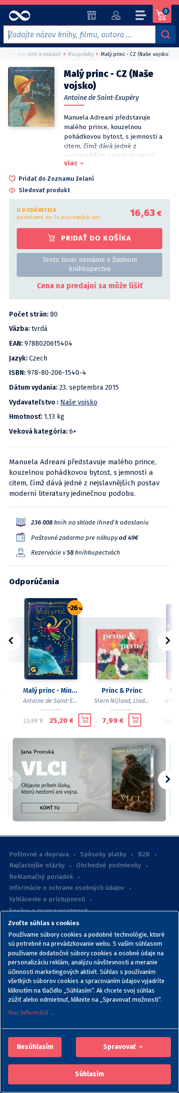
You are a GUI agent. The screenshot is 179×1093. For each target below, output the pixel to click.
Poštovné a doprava (39, 854)
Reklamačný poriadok (41, 877)
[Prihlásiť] (115, 15)
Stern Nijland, (113, 700)
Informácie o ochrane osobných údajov (67, 888)
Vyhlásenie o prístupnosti (47, 899)
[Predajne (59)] (92, 15)
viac (71, 163)
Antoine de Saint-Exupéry (101, 98)
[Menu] (141, 16)
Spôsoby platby (103, 854)
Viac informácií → (32, 1012)
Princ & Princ (122, 691)
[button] (35, 1047)
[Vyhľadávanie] (166, 34)
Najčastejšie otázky (37, 865)
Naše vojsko (78, 402)
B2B (144, 854)
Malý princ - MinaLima (51, 691)
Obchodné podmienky (108, 865)
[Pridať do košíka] (84, 720)
